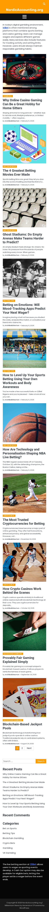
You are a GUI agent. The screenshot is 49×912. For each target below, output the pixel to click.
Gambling (8, 96)
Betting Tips (9, 301)
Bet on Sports (10, 166)
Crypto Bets (9, 516)
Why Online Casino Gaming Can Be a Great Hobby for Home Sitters (22, 104)
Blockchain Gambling (13, 654)
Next (29, 748)
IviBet (6, 27)
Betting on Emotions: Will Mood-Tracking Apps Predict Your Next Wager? (24, 309)
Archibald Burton (12, 121)
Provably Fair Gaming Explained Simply (18, 660)
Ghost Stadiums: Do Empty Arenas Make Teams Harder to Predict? (23, 238)
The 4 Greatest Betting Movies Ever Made (19, 172)
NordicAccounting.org (24, 10)
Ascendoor (27, 905)
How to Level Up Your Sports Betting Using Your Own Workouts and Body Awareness (24, 381)
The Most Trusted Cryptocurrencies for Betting (24, 522)
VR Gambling (9, 852)
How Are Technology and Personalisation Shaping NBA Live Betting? (24, 453)
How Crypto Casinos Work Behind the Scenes (22, 591)
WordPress (24, 908)
